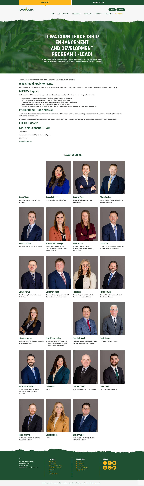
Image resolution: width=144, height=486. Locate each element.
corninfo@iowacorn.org (32, 467)
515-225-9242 (22, 467)
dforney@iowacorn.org (25, 141)
